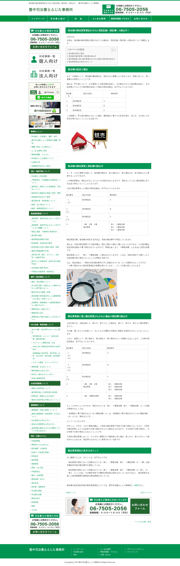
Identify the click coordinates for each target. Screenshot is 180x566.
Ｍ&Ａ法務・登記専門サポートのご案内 (45, 331)
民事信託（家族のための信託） (43, 396)
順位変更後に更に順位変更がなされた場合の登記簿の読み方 (92, 59)
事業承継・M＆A (37, 479)
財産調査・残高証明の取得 (41, 243)
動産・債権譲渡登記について (42, 208)
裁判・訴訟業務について (40, 282)
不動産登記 (35, 472)
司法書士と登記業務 (39, 176)
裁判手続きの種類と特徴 (40, 292)
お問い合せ (140, 19)
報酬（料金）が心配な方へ (41, 147)
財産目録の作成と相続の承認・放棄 (45, 247)
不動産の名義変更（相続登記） (43, 272)
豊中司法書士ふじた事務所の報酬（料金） (46, 141)
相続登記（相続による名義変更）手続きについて (46, 188)
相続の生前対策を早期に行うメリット (46, 400)
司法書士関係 (36, 491)
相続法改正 (35, 498)
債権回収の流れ (37, 313)
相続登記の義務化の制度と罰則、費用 (46, 193)
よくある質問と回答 (39, 151)
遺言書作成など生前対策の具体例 (44, 392)
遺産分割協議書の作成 (40, 251)
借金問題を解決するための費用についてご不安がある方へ (46, 429)
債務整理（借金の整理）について (44, 410)
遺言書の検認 (36, 235)
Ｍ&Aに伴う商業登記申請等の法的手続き (47, 348)
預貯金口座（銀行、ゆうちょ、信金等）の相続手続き (45, 256)
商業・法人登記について (40, 205)
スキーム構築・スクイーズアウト (45, 362)
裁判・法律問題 (37, 475)
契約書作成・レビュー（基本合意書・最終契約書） (45, 337)
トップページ (38, 19)
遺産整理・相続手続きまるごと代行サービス (46, 219)
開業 (33, 506)
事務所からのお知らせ (40, 445)
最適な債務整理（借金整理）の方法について (46, 415)
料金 (78, 19)
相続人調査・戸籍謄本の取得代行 (44, 232)
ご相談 (135, 485)
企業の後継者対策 (38, 378)
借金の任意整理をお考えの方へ (43, 424)
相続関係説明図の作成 (40, 239)
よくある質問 (99, 19)
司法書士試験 (36, 494)
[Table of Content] (113, 50)
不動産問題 (35, 441)
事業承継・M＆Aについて (41, 367)
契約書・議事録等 (38, 487)
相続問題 (34, 460)
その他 (34, 510)
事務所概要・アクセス (120, 19)
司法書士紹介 (57, 19)
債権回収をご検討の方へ (40, 309)
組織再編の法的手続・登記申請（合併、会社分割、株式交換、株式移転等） (46, 356)
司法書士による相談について (42, 158)
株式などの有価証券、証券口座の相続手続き (46, 262)
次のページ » (146, 492)
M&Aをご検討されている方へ (42, 374)
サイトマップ (132, 552)
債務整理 (34, 464)
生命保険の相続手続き (40, 268)
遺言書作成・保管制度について (43, 201)
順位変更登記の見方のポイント (81, 62)
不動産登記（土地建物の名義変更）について (46, 181)
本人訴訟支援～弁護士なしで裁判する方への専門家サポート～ (46, 287)
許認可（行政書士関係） (40, 452)
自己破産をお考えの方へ (40, 420)
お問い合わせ (105, 555)
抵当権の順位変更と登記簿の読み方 (82, 56)
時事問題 (34, 502)
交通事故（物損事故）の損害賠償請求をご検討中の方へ (46, 304)
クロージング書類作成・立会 (44, 343)
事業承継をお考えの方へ (40, 371)
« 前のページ (71, 492)
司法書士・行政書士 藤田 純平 (44, 136)
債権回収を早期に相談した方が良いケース (46, 318)
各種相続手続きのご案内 (40, 166)
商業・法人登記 (37, 468)
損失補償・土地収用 (39, 448)
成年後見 (34, 483)
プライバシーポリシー (135, 549)
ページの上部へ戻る (143, 522)
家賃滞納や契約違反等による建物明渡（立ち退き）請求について (46, 297)
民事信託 (34, 456)
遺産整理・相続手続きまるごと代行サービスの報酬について (46, 226)
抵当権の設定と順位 (76, 53)
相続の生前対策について (40, 388)
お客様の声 (35, 162)
